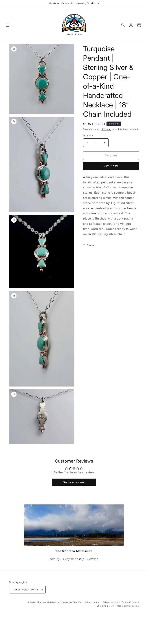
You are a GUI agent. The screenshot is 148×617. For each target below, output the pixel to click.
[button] (8, 25)
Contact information (128, 606)
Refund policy (91, 602)
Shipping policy (105, 606)
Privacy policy (110, 602)
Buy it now (111, 166)
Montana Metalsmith (48, 602)
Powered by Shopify (70, 602)
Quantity (88, 135)
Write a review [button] (74, 482)
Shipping (106, 129)
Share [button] (90, 245)
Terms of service (130, 602)
